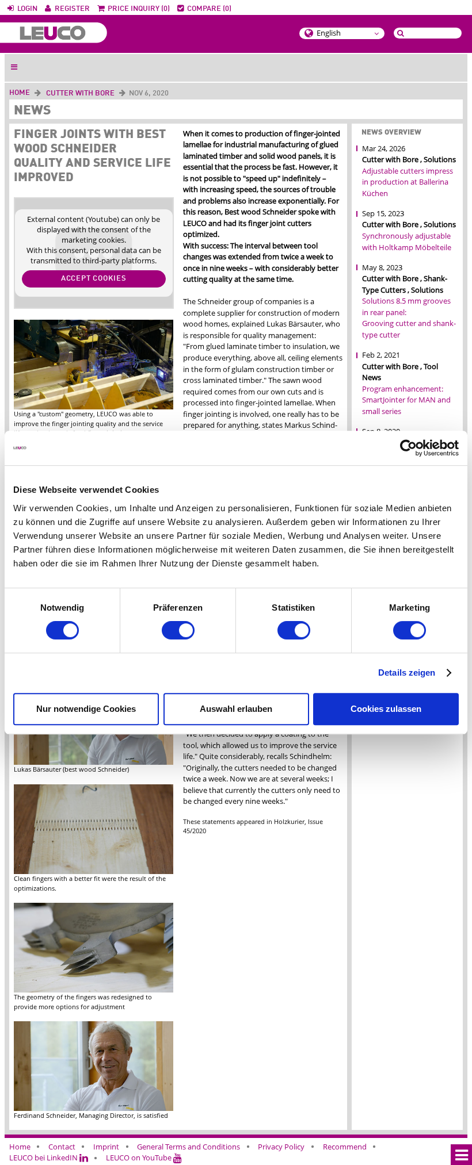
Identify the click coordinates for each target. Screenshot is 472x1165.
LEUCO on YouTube (139, 1157)
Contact (61, 1146)
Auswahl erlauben (236, 709)
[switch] (178, 630)
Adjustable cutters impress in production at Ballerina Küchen (407, 182)
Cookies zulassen (386, 709)
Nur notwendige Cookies (86, 709)
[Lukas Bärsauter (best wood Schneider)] (93, 760)
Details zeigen (406, 672)
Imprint (106, 1146)
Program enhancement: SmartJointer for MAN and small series (406, 400)
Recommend (345, 1146)
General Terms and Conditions (188, 1146)
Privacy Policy (281, 1146)
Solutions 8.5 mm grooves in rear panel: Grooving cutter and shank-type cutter (409, 318)
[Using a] (93, 404)
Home (19, 93)
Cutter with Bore (80, 93)
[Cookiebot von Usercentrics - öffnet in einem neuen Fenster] (408, 448)
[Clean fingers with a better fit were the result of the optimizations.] (93, 868)
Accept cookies (94, 278)
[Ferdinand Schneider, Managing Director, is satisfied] (93, 1105)
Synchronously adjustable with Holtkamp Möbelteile (406, 241)
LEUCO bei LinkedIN (44, 1157)
